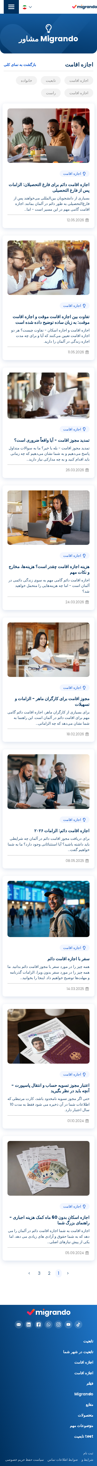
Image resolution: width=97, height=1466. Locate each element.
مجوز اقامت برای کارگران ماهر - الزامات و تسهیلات (52, 701)
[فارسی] (27, 7)
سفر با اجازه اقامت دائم (69, 959)
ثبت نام (88, 1453)
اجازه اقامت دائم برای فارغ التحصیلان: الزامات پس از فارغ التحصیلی (49, 187)
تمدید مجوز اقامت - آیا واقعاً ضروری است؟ (52, 440)
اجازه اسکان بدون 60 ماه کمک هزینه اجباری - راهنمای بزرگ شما (49, 1220)
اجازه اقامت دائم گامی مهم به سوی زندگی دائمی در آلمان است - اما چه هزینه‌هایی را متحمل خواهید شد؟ (49, 585)
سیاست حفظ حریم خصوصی (24, 1459)
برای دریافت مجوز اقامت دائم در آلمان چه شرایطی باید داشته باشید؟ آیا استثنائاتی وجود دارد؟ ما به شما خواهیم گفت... (49, 844)
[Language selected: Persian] (27, 7)
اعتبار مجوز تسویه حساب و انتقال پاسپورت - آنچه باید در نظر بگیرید (50, 1088)
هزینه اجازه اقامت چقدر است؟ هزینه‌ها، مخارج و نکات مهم (49, 569)
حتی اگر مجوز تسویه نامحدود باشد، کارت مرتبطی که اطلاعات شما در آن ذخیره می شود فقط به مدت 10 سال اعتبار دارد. (48, 1104)
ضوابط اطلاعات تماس (63, 1459)
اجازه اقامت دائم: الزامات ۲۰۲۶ (62, 831)
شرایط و (87, 1459)
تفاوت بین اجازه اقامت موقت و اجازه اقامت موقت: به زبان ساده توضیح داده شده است (51, 319)
